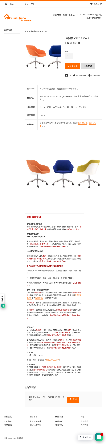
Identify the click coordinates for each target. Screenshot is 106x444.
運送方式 (59, 425)
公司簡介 (8, 421)
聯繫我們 (8, 425)
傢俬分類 (12, 30)
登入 (26, 4)
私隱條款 (84, 421)
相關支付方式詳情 (52, 360)
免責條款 (84, 425)
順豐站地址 (39, 298)
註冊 (33, 4)
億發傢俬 (20, 438)
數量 (66, 51)
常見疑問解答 (35, 421)
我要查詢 (88, 66)
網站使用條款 (35, 425)
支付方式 (59, 421)
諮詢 (74, 399)
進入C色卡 (82, 123)
